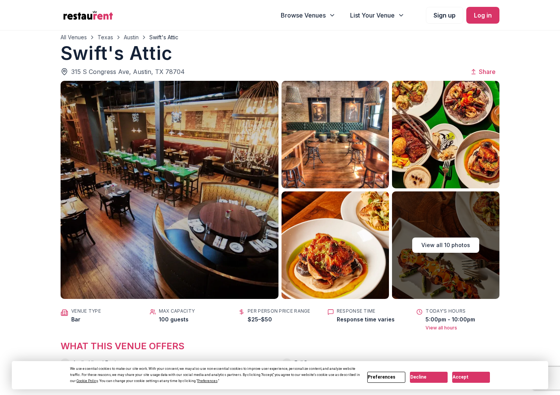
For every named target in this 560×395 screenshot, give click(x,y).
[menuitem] (308, 15)
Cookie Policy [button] (87, 381)
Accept (461, 377)
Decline (418, 377)
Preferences (381, 377)
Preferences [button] (207, 381)
